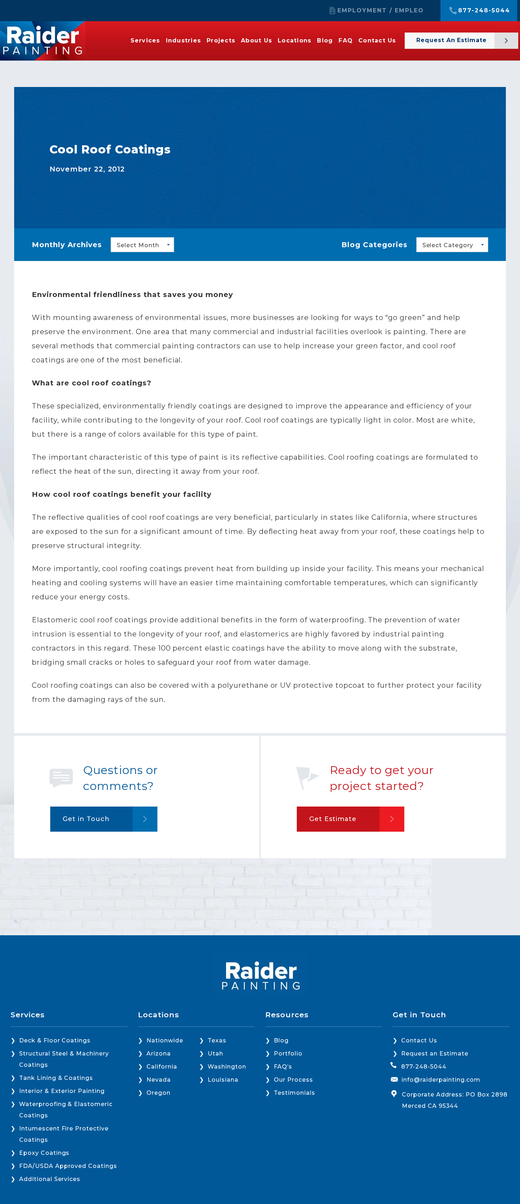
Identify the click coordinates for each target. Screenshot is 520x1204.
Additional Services (49, 1179)
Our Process (293, 1079)
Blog (325, 40)
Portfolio (288, 1053)
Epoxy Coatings (44, 1153)
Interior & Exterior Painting (62, 1091)
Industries (183, 40)
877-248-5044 (484, 10)
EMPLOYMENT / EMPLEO (380, 10)
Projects (221, 40)
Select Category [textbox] (447, 245)
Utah (215, 1053)
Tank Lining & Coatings (56, 1078)
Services (145, 40)
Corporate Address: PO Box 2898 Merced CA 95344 (455, 1100)
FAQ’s (283, 1066)
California (161, 1066)
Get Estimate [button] (333, 819)
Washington (227, 1066)
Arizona (158, 1053)
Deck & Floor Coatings (55, 1040)
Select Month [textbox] (138, 245)
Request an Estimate (452, 40)
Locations (294, 40)
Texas (217, 1040)
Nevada (158, 1079)
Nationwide (164, 1040)
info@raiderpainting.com (440, 1079)
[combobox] (142, 244)
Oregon (158, 1092)
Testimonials (294, 1092)
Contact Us (377, 40)
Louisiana (223, 1079)
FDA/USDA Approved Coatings (68, 1166)
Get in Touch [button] (86, 819)
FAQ (346, 40)
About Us (256, 40)
